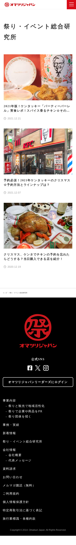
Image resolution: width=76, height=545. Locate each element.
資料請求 (9, 468)
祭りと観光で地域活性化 (26, 405)
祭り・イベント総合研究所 (18, 293)
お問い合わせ (13, 477)
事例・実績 (11, 424)
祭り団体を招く (20, 416)
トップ (5, 293)
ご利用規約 (11, 493)
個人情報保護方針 (16, 501)
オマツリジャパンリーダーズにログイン (38, 382)
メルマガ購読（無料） (19, 485)
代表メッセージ (20, 460)
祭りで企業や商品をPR (25, 411)
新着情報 (9, 433)
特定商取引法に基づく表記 (22, 510)
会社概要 (15, 455)
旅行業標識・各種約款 (19, 518)
